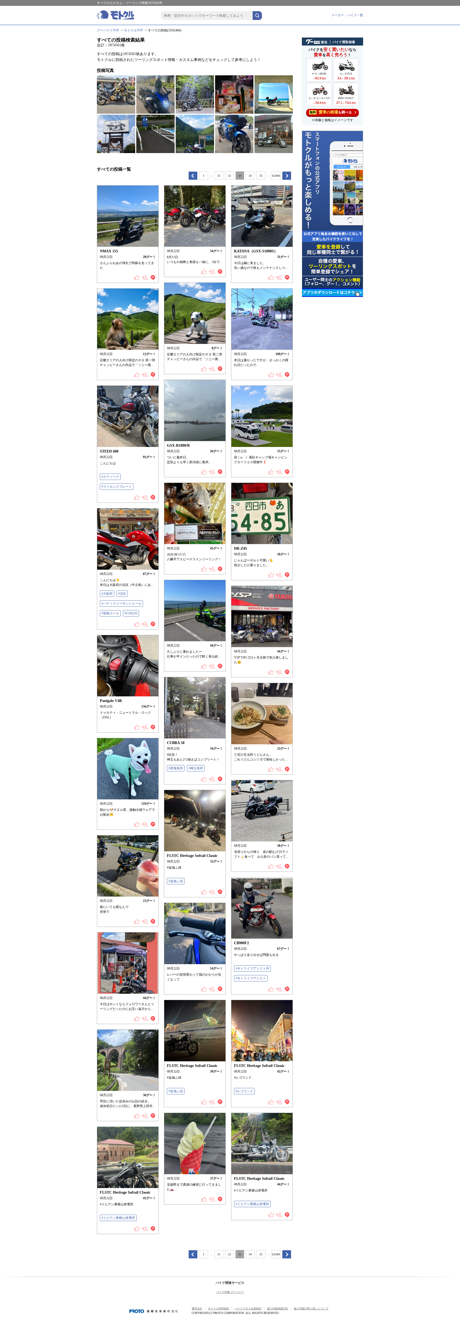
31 (218, 175)
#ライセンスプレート (116, 486)
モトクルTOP (133, 30)
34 (250, 175)
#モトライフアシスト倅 (252, 968)
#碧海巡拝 (176, 768)
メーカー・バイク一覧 (347, 15)
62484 (276, 175)
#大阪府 (107, 593)
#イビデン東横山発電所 (252, 1204)
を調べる (331, 112)
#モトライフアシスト (251, 978)
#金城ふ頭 (176, 881)
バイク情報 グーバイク (230, 1292)
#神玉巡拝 (195, 768)
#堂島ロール (110, 613)
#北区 (122, 593)
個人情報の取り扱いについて (311, 1308)
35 (260, 175)
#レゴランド (244, 1091)
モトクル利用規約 (218, 1308)
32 (229, 175)
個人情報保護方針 (277, 1308)
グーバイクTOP (108, 30)
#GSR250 (131, 613)
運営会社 (197, 1308)
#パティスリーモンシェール (121, 603)
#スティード (110, 477)
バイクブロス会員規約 (248, 1308)
